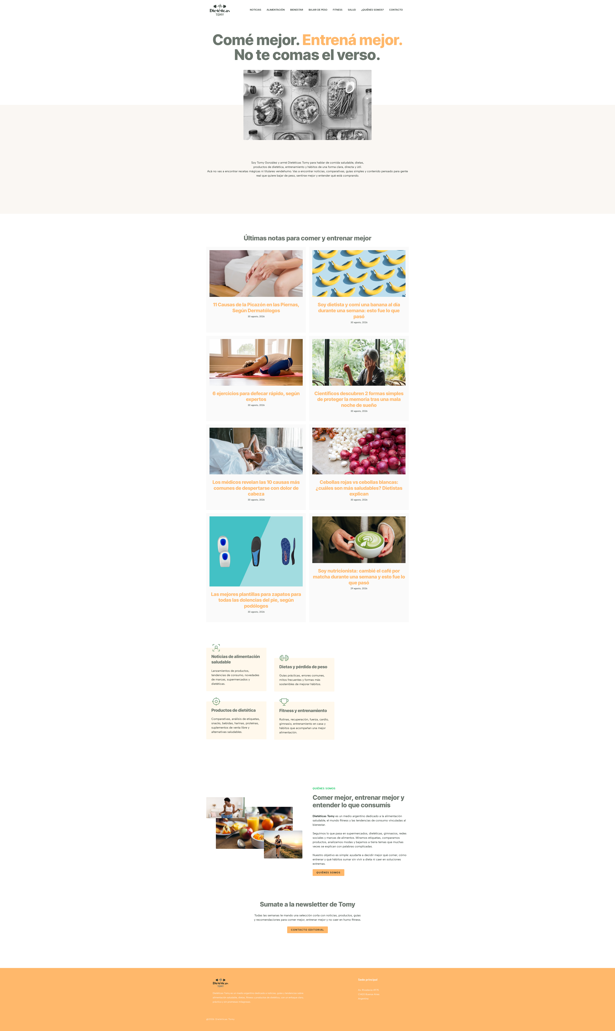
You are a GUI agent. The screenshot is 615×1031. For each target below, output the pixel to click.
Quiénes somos (328, 872)
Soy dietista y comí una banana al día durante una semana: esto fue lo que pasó (359, 310)
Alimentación (276, 9)
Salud (352, 9)
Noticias (255, 9)
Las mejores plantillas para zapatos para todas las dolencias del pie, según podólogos (256, 600)
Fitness (337, 9)
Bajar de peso (318, 9)
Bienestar (296, 9)
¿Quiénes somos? (372, 9)
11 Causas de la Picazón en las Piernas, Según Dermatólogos (256, 307)
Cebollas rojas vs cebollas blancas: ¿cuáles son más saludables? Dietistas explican (359, 488)
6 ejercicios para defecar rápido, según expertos (256, 396)
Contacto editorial (307, 929)
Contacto (396, 9)
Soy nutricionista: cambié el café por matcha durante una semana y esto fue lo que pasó (359, 577)
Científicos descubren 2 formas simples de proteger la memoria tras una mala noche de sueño (358, 399)
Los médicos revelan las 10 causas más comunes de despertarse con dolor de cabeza (256, 488)
